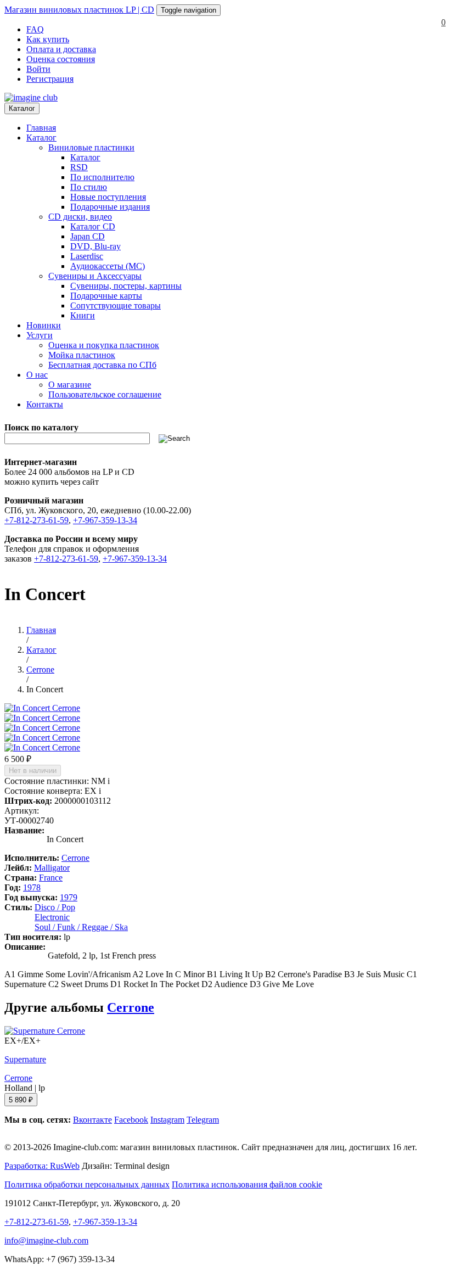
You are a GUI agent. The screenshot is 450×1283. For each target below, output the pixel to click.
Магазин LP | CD (79, 9)
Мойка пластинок (81, 355)
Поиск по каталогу (41, 427)
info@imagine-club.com (46, 1240)
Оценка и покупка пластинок (103, 345)
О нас (37, 374)
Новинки (43, 325)
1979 (68, 897)
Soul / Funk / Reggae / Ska (81, 927)
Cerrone (75, 857)
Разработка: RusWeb (42, 1165)
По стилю (88, 187)
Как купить (47, 39)
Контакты (44, 404)
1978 (32, 887)
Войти (38, 69)
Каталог (22, 108)
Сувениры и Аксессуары (95, 276)
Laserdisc (86, 256)
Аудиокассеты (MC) (107, 266)
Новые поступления (108, 196)
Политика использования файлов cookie (247, 1184)
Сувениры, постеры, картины (126, 285)
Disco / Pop (55, 907)
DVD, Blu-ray (95, 246)
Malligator (52, 867)
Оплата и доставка (61, 49)
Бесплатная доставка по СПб (102, 364)
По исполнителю (102, 177)
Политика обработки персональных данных (87, 1184)
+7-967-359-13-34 (105, 520)
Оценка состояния (60, 59)
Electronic (52, 917)
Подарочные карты (106, 295)
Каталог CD (92, 226)
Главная (41, 127)
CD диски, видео (80, 216)
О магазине (69, 384)
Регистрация (50, 78)
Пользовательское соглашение (104, 394)
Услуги (39, 335)
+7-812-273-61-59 (36, 520)
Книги (82, 315)
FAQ (35, 29)
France (51, 877)
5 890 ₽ (21, 1100)
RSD (79, 167)
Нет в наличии (33, 770)
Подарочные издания (110, 206)
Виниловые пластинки (91, 147)
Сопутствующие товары (115, 305)
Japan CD (87, 236)
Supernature (25, 1059)
